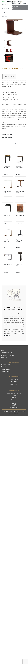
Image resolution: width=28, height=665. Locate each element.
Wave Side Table (8, 264)
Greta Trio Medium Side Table (19, 167)
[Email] (21, 143)
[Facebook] (3, 143)
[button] (14, 134)
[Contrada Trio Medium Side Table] (7, 158)
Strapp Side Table (20, 215)
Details (6, 174)
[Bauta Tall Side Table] (7, 183)
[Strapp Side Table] (20, 208)
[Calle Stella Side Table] (20, 183)
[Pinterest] (15, 143)
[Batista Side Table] (20, 256)
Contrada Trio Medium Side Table (7, 167)
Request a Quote (9, 76)
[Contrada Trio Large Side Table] (7, 208)
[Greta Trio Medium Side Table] (20, 158)
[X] (9, 143)
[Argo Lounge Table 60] (20, 232)
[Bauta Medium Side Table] (7, 232)
